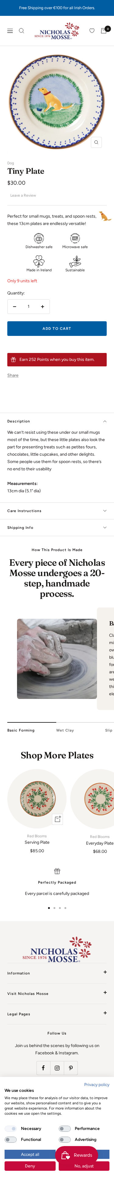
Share (13, 375)
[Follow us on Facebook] (43, 1068)
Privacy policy (96, 1084)
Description (18, 421)
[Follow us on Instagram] (57, 1068)
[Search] (21, 31)
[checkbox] (11, 1129)
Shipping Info (20, 527)
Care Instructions (24, 511)
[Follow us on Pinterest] (71, 1068)
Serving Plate (37, 839)
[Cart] (104, 31)
